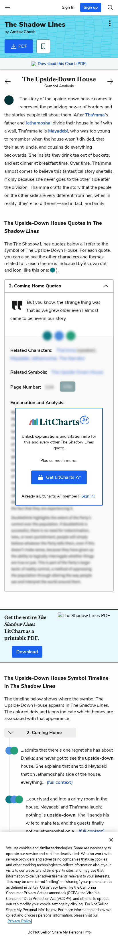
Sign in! (88, 496)
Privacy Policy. (19, 921)
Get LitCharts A (63, 477)
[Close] (111, 839)
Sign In (68, 7)
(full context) (60, 782)
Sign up (91, 7)
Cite (67, 386)
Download (27, 652)
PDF (22, 46)
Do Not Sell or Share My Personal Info (59, 932)
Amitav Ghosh (23, 31)
